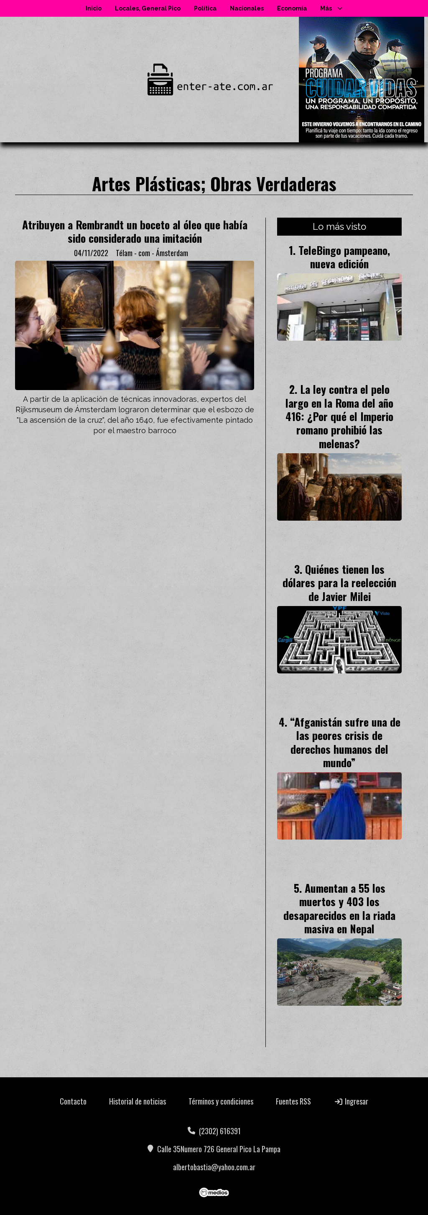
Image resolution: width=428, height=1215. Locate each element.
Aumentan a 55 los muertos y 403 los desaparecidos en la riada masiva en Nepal (339, 908)
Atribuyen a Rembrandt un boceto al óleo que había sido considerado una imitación (134, 231)
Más (326, 8)
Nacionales (247, 8)
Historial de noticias (137, 1101)
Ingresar (355, 1101)
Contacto (73, 1101)
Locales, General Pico (148, 8)
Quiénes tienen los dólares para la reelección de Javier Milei (339, 582)
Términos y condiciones (221, 1101)
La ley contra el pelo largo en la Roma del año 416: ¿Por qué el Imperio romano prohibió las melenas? (339, 416)
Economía (292, 8)
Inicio (94, 8)
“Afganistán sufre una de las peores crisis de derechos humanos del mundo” (345, 742)
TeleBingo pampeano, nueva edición (344, 256)
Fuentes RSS (293, 1101)
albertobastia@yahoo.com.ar (214, 1166)
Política (205, 8)
